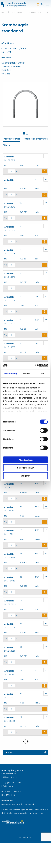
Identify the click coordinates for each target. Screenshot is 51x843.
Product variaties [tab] (11, 139)
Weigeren (25, 475)
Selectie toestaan (25, 468)
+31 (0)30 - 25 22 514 (11, 782)
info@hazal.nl (7, 786)
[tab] (24, 133)
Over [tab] (42, 373)
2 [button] (27, 133)
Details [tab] (26, 373)
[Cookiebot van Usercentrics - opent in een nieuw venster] (36, 365)
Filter (9, 752)
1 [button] (24, 133)
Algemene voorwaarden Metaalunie (18, 804)
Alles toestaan (26, 460)
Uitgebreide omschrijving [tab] (36, 139)
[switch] (44, 430)
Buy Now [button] (44, 171)
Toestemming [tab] (10, 373)
